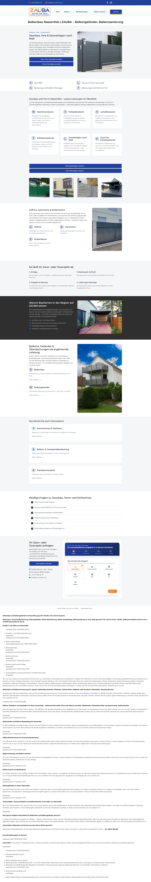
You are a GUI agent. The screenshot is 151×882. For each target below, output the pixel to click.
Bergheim (87, 689)
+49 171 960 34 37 (37, 575)
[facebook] (107, 3)
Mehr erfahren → (35, 380)
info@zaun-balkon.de (38, 577)
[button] (75, 502)
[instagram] (111, 3)
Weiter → (112, 591)
